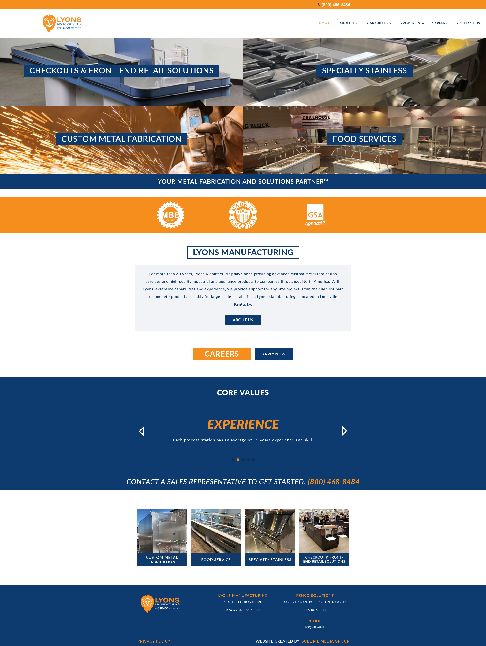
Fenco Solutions (315, 596)
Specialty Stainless (270, 560)
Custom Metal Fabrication (162, 560)
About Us (348, 23)
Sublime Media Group (325, 641)
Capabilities (379, 23)
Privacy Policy (154, 641)
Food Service (216, 560)
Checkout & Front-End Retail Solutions (324, 559)
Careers (440, 23)
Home (324, 23)
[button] (141, 430)
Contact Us (468, 23)
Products (410, 23)
